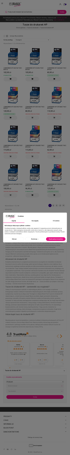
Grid (5, 36)
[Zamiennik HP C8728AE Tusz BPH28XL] (56, 94)
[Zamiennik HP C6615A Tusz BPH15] (13, 56)
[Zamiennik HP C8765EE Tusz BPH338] (13, 172)
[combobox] (35, 386)
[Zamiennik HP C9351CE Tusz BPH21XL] (34, 172)
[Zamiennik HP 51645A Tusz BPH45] (34, 56)
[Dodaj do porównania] (20, 51)
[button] (60, 336)
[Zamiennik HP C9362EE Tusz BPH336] (56, 133)
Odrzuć (14, 239)
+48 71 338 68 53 (59, 20)
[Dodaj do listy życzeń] (20, 48)
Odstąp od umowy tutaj (35, 437)
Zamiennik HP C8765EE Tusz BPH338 (13, 185)
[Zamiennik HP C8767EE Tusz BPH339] (13, 133)
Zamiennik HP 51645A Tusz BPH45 (34, 68)
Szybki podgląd (20, 55)
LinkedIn (15, 449)
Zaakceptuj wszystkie (56, 239)
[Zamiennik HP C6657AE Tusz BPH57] (13, 94)
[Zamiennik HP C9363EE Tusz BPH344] (34, 133)
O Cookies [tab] (56, 221)
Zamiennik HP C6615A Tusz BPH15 (13, 68)
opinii (28, 336)
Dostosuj (34, 239)
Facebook (4, 449)
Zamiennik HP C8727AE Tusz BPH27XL (34, 107)
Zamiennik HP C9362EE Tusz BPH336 (56, 146)
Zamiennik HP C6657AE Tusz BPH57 (13, 107)
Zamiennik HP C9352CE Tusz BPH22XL (56, 185)
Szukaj (62, 12)
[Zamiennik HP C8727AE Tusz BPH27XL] (34, 94)
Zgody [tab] (14, 221)
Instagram (12, 449)
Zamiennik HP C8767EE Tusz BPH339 (13, 146)
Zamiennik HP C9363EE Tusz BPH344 (34, 146)
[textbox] (35, 386)
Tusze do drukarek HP (13, 370)
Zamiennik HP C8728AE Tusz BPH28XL (56, 107)
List (7, 36)
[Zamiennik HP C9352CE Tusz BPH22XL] (56, 172)
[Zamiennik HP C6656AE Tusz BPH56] (56, 56)
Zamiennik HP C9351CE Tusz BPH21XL (34, 185)
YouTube (8, 449)
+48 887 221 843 (62, 17)
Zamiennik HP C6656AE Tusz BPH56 (56, 68)
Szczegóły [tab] (35, 221)
